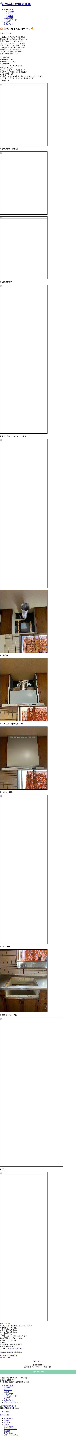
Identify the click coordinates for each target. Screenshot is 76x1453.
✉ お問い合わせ (38, 1372)
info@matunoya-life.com (14, 1348)
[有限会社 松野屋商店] (15, 4)
